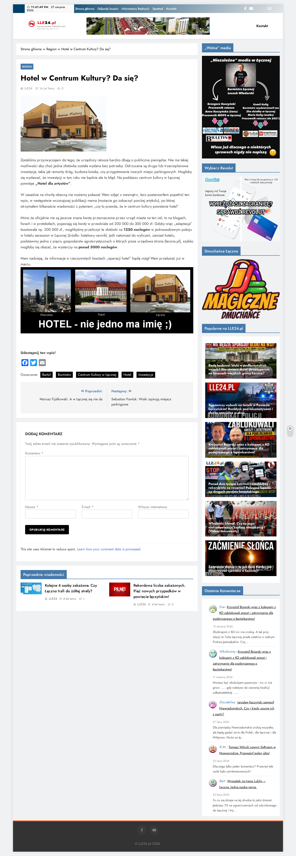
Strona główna (84, 8)
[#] (148, 26)
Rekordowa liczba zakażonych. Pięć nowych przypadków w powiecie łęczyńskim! (159, 591)
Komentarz (34, 453)
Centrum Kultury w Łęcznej (97, 374)
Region (27, 66)
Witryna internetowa (152, 506)
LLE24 (28, 88)
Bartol (46, 374)
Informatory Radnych (135, 8)
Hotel (127, 374)
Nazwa (31, 506)
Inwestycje (145, 374)
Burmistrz (64, 374)
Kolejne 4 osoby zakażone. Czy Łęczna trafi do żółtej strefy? (71, 588)
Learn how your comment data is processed (108, 549)
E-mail (87, 506)
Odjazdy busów (108, 8)
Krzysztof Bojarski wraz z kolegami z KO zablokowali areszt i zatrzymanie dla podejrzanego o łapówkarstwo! (244, 613)
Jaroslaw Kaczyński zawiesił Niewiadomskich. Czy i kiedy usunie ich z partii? (243, 708)
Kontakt (171, 8)
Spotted (158, 8)
